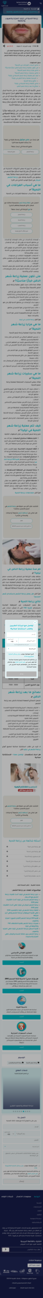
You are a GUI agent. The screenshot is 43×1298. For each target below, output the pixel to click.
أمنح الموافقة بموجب (21, 656)
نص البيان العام (20, 662)
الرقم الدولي (10, 639)
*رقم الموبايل (32, 639)
